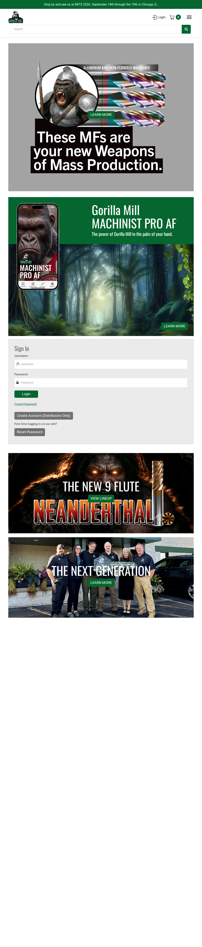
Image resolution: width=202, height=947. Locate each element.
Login (162, 17)
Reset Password (29, 432)
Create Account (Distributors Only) (43, 416)
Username (21, 356)
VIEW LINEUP (101, 498)
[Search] (186, 29)
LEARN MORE (101, 115)
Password (20, 374)
